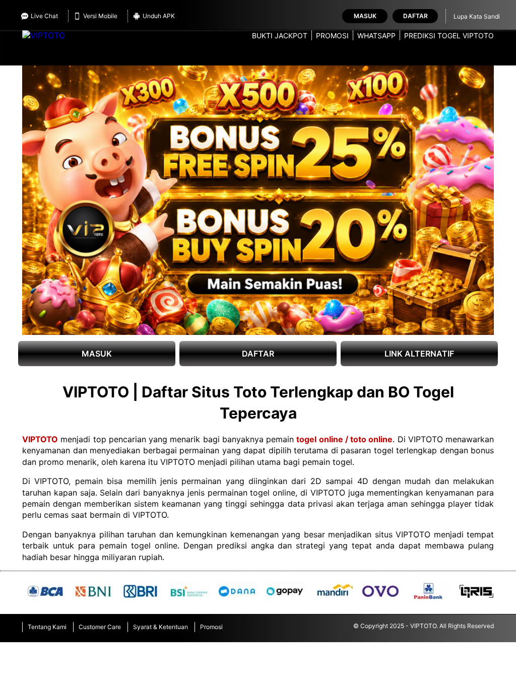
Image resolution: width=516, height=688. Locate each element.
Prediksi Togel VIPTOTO (449, 35)
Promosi (332, 35)
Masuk (365, 16)
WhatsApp (376, 35)
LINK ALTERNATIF (419, 354)
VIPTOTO (40, 439)
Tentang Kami (47, 627)
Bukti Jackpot (279, 35)
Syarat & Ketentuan (160, 627)
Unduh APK (159, 16)
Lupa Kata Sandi (477, 16)
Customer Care (100, 627)
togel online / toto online (344, 439)
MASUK (97, 354)
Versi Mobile (100, 16)
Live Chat (44, 16)
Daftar (415, 16)
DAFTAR (258, 354)
